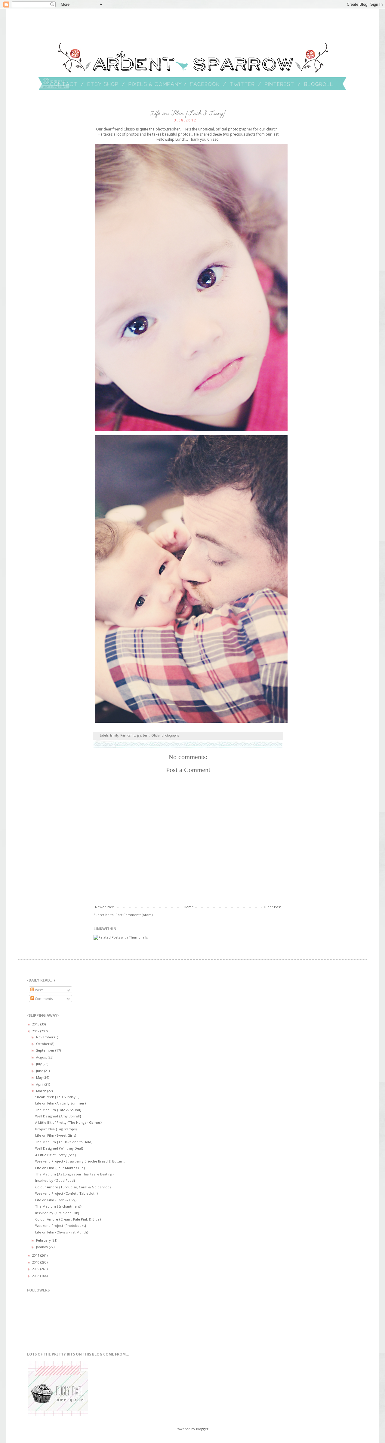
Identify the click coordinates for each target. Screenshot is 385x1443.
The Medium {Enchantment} (58, 1206)
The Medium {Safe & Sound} (58, 1110)
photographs (170, 735)
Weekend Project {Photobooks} (60, 1225)
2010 (36, 1262)
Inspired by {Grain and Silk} (57, 1213)
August (42, 1057)
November (45, 1037)
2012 (36, 1031)
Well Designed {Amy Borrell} (58, 1116)
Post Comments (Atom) (134, 914)
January (42, 1247)
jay (139, 735)
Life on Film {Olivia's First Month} (61, 1232)
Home (189, 907)
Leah (146, 735)
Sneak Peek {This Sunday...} (57, 1097)
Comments (43, 998)
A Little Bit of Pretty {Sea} (55, 1155)
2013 (36, 1024)
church (272, 129)
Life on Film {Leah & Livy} (56, 1200)
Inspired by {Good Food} (55, 1180)
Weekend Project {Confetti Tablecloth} (66, 1193)
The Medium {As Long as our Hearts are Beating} (74, 1174)
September (45, 1050)
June (40, 1070)
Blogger (202, 1428)
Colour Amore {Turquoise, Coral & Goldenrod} (73, 1187)
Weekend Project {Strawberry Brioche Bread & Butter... (80, 1161)
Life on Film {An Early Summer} (60, 1103)
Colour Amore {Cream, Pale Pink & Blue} (68, 1219)
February (44, 1240)
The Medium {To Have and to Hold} (64, 1142)
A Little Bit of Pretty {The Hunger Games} (68, 1122)
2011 (36, 1255)
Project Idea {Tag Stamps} (56, 1129)
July (39, 1064)
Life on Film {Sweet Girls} (55, 1135)
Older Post (272, 907)
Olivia (155, 735)
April (40, 1084)
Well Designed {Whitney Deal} (59, 1148)
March (41, 1091)
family (114, 735)
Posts (38, 990)
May (40, 1077)
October (43, 1043)
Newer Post (104, 907)
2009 (36, 1269)
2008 (36, 1275)
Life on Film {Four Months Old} (60, 1168)
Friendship (127, 735)
